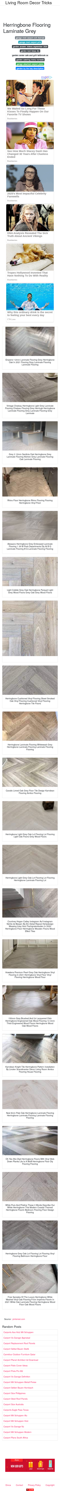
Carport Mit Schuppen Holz (15, 1420)
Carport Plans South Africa (15, 1437)
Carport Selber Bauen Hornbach (18, 1387)
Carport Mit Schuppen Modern (17, 1432)
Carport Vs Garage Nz (13, 1426)
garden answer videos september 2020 (30, 46)
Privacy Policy (34, 1485)
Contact (19, 1485)
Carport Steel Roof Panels (15, 1398)
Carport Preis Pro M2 (13, 1371)
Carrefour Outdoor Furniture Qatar (19, 1354)
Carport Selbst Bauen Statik (16, 1348)
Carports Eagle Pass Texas (16, 1409)
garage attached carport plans (30, 64)
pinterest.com (19, 1319)
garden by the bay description (30, 68)
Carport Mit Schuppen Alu (15, 1415)
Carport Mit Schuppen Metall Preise (19, 1382)
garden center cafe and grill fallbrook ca (30, 55)
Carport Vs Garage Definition (16, 1376)
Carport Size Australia (13, 1404)
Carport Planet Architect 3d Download (20, 1359)
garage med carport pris (30, 42)
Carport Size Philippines (14, 1393)
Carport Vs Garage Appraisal (16, 1337)
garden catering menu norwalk (30, 59)
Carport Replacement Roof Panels (19, 1343)
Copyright (50, 1485)
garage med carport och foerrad (30, 37)
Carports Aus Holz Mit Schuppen (18, 1332)
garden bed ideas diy (30, 50)
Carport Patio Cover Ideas (15, 1365)
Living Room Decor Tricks (28, 2)
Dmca (8, 1485)
